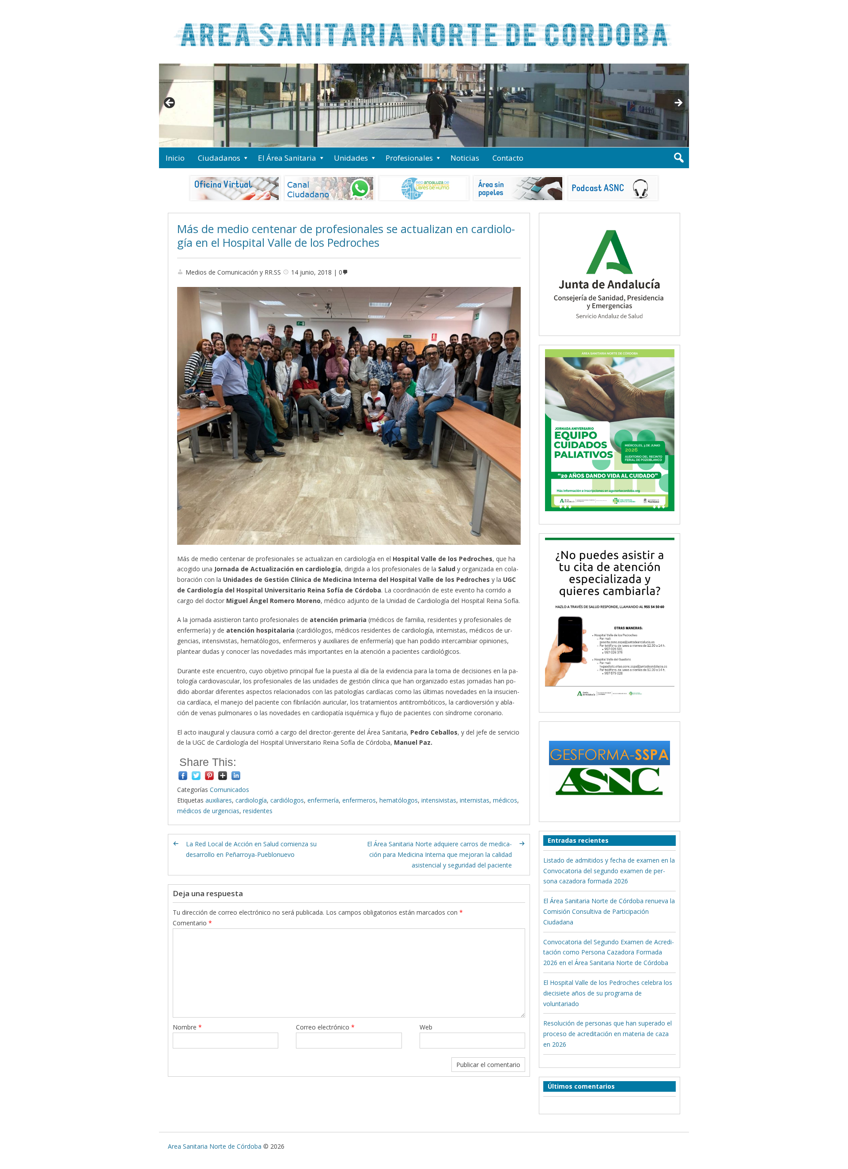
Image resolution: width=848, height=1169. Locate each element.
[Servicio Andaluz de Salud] (609, 326)
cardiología (251, 800)
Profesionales (409, 158)
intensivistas (438, 800)
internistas (474, 800)
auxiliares (218, 800)
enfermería (323, 800)
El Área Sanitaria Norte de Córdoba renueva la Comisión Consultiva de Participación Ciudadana (609, 911)
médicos (505, 800)
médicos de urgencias (208, 811)
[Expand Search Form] (678, 157)
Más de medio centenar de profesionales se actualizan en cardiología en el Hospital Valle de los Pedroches (346, 235)
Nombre (187, 1027)
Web (426, 1027)
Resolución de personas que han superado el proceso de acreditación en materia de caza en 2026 (607, 1033)
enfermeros (359, 800)
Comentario (192, 923)
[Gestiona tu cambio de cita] (609, 430)
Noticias (464, 158)
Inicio (175, 158)
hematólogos (398, 800)
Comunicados (229, 789)
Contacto (507, 158)
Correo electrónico (325, 1027)
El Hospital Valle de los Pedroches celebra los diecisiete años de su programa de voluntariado (607, 993)
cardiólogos (287, 800)
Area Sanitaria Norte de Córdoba (214, 1146)
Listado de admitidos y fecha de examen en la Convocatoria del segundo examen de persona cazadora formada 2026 (609, 871)
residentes (258, 811)
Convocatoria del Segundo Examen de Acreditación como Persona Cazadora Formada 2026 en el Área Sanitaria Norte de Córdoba (608, 952)
